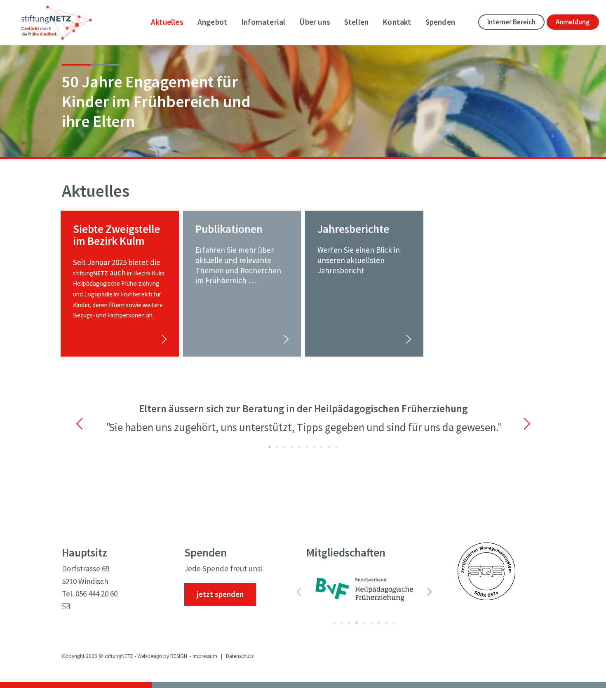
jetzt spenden (220, 594)
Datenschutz (240, 656)
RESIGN (178, 656)
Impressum (205, 656)
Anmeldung (573, 22)
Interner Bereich (511, 22)
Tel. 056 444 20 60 (89, 594)
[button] (90, 424)
